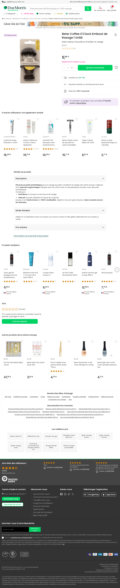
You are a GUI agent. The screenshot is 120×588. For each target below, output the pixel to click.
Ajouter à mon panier (95, 68)
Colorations (34, 397)
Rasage (45, 19)
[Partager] (115, 34)
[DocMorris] (15, 8)
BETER (64, 45)
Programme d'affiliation (43, 503)
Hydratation (66, 397)
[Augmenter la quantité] (71, 67)
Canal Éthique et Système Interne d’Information (101, 572)
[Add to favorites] (116, 68)
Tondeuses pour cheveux (57, 399)
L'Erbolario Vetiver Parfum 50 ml (53, 412)
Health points (38, 509)
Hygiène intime (93, 397)
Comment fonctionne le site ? (45, 497)
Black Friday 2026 (40, 515)
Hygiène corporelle (79, 397)
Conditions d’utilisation (109, 566)
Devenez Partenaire (41, 506)
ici (63, 544)
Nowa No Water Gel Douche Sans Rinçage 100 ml (25, 409)
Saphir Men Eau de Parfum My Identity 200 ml (42, 417)
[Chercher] (88, 8)
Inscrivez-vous (35, 529)
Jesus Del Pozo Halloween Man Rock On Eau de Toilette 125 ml (88, 412)
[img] (30, 61)
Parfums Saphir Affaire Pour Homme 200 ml (61, 409)
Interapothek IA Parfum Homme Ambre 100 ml (24, 412)
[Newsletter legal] (3, 538)
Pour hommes (35, 19)
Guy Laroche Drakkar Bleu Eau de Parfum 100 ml (77, 417)
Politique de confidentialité (108, 564)
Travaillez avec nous (41, 500)
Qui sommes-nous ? (41, 494)
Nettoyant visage (107, 397)
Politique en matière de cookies (107, 570)
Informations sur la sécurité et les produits (31, 236)
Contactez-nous (11, 499)
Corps (43, 397)
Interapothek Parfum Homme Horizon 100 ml (94, 409)
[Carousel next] (117, 269)
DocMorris (7, 19)
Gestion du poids (53, 397)
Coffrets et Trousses (20, 397)
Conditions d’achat (111, 568)
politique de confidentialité (21, 538)
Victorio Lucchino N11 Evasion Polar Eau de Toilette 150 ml (34, 415)
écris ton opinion (20, 321)
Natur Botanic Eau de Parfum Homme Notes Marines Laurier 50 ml (80, 415)
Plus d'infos (81, 103)
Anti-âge (8, 397)
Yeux (70, 399)
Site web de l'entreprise (42, 512)
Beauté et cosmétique (21, 19)
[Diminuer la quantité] (64, 67)
